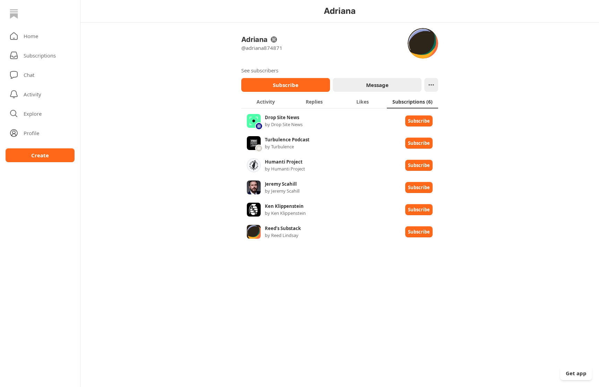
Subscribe (285, 84)
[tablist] (339, 101)
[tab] (265, 101)
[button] (40, 36)
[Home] (14, 14)
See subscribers (259, 70)
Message (377, 84)
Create (40, 155)
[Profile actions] (431, 85)
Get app (576, 373)
